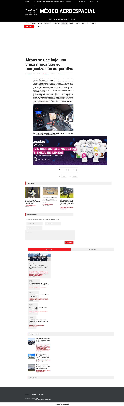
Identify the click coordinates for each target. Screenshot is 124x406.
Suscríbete (93, 23)
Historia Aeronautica (33, 312)
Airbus (64, 176)
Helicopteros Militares (33, 275)
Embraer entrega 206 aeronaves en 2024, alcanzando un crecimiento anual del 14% (38, 321)
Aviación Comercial (36, 272)
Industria (64, 23)
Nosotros (40, 394)
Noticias (33, 23)
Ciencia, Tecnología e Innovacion (35, 287)
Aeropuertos (56, 23)
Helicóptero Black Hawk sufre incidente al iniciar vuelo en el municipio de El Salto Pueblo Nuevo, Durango (50, 1)
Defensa (40, 23)
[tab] (49, 250)
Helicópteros (31, 274)
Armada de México (40, 344)
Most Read (49, 249)
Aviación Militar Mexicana (34, 272)
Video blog (85, 23)
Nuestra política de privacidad (62, 404)
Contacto (33, 394)
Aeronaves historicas (38, 271)
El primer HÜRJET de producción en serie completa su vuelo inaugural (32, 201)
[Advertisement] (62, 45)
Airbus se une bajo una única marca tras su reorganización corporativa (49, 64)
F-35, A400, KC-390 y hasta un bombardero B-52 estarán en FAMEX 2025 (38, 267)
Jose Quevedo (46, 73)
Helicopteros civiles (39, 274)
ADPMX (38, 398)
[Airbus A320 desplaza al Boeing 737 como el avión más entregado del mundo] (31, 356)
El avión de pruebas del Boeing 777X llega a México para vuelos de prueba (43, 366)
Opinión (71, 23)
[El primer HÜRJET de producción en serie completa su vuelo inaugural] (32, 192)
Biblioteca (37, 26)
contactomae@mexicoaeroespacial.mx (43, 399)
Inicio (26, 23)
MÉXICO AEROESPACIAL (67, 11)
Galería (77, 23)
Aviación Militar (28, 205)
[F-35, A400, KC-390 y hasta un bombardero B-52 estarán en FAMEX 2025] (39, 257)
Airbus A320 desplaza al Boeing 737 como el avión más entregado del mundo (42, 356)
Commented (92, 249)
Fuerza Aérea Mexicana (43, 273)
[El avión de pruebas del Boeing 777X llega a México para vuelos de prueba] (31, 367)
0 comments (62, 73)
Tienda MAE (29, 26)
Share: (61, 170)
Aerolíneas (47, 23)
